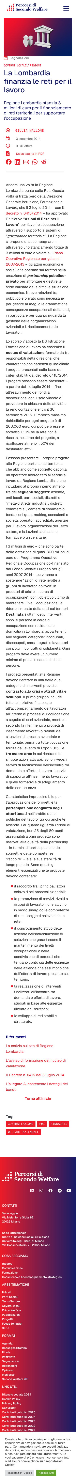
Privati (6, 1292)
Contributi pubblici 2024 (18, 1417)
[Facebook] (9, 163)
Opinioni (7, 1370)
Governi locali (15, 65)
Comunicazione (12, 1268)
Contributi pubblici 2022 (18, 1426)
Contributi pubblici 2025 (18, 1412)
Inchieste (8, 1374)
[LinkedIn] (17, 163)
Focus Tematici (12, 1323)
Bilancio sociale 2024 (16, 1394)
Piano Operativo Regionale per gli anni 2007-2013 (34, 259)
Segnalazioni (10, 1361)
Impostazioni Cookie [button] (19, 1473)
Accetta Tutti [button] (46, 1473)
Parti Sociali (10, 1297)
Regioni (35, 65)
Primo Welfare (11, 1310)
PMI (42, 1124)
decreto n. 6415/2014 (24, 213)
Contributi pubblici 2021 (18, 1430)
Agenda (7, 1343)
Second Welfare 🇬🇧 (14, 1379)
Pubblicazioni (11, 1315)
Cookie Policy (11, 1399)
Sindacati (59, 1124)
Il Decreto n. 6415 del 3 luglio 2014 (35, 1075)
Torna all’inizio (38, 1098)
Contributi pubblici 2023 (18, 1421)
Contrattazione (20, 1124)
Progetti (7, 1319)
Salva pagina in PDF (30, 154)
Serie (5, 1328)
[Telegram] (60, 1191)
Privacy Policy (11, 1403)
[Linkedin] (32, 1191)
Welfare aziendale (23, 1132)
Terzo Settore (11, 1301)
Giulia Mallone (29, 130)
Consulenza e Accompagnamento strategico (32, 1277)
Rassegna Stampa (14, 1348)
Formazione (10, 1272)
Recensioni (9, 1366)
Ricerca (7, 1263)
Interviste (8, 1357)
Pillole (6, 1352)
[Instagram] (41, 1191)
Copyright (9, 1408)
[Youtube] (69, 1191)
